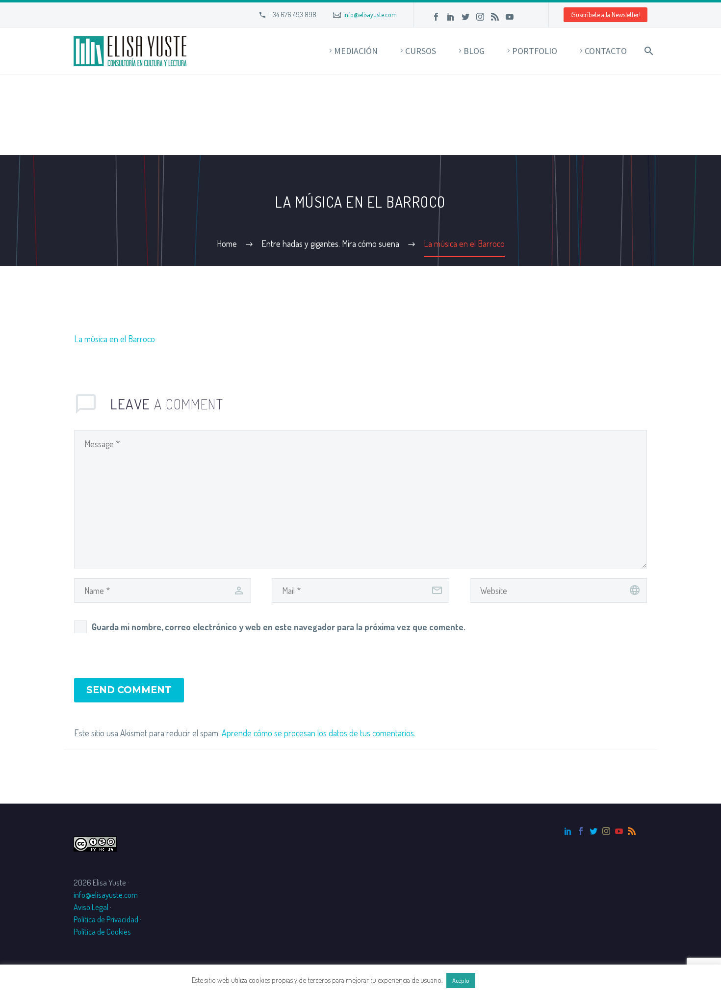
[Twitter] (465, 17)
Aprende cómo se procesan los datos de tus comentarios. (318, 732)
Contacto (606, 50)
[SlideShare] (524, 17)
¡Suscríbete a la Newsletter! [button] (605, 14)
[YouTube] (509, 17)
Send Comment (129, 690)
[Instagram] (480, 17)
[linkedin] (568, 831)
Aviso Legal (91, 907)
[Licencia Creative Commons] (95, 842)
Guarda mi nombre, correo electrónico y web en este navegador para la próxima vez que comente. (278, 626)
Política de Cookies (102, 931)
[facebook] (581, 831)
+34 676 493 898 (292, 14)
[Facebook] (436, 17)
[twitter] (593, 831)
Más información (503, 980)
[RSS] (495, 17)
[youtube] (619, 831)
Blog (474, 50)
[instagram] (606, 831)
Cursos (420, 50)
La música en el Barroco (114, 338)
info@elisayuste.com (370, 14)
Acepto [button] (460, 980)
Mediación (356, 50)
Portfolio (534, 50)
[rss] (632, 831)
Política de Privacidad (106, 919)
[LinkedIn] (450, 17)
